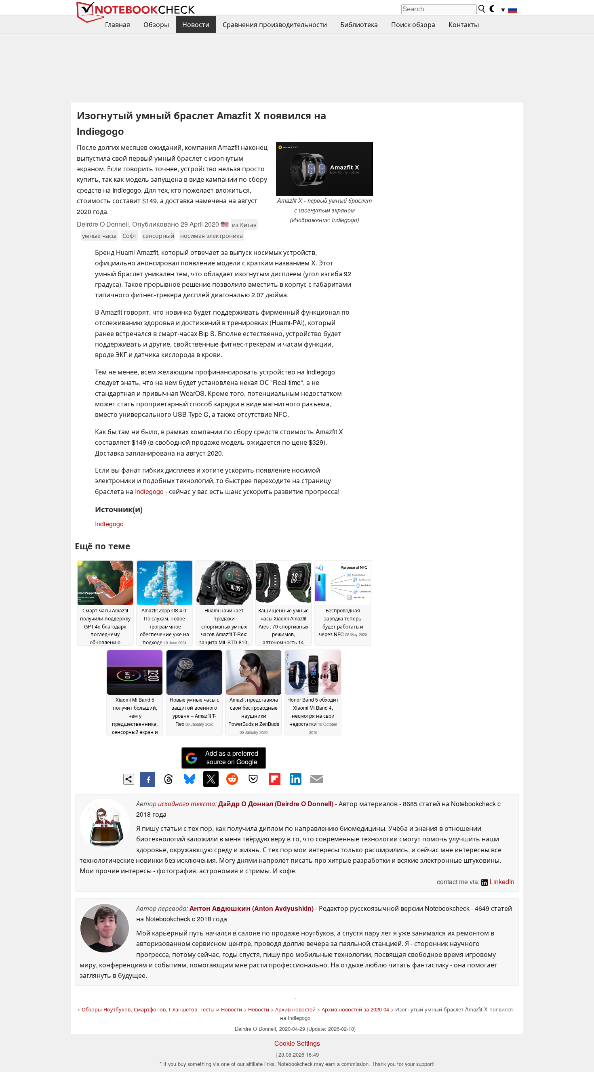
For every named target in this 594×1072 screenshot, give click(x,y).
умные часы (99, 235)
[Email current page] (316, 779)
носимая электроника (211, 235)
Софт (129, 235)
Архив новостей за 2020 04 (355, 1009)
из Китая (244, 224)
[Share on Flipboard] (274, 778)
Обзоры (156, 24)
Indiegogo (149, 491)
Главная (117, 24)
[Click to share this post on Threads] (168, 779)
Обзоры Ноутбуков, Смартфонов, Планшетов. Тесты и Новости (162, 1009)
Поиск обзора (413, 24)
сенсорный (158, 235)
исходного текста (186, 803)
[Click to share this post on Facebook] (147, 779)
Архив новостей (295, 1009)
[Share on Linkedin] (295, 778)
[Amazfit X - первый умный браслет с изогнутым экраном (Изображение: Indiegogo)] (324, 169)
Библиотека (359, 24)
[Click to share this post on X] (211, 778)
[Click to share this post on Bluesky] (189, 779)
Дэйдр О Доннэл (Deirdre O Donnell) (275, 803)
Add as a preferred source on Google (231, 757)
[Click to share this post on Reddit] (232, 778)
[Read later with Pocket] (253, 778)
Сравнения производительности (275, 24)
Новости (195, 24)
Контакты (464, 24)
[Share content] (128, 779)
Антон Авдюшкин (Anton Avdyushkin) (252, 908)
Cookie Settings (297, 1043)
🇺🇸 (225, 224)
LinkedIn (501, 881)
